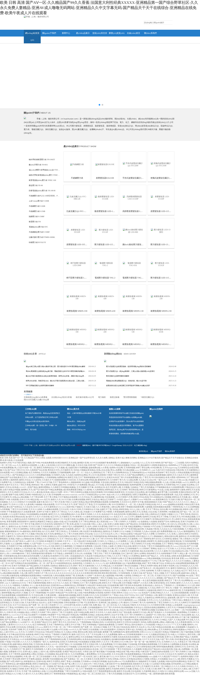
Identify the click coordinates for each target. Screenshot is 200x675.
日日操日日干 (128, 674)
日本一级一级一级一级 (138, 642)
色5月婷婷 (23, 526)
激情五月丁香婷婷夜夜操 (54, 674)
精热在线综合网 (171, 536)
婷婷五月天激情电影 (63, 546)
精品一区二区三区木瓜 (107, 605)
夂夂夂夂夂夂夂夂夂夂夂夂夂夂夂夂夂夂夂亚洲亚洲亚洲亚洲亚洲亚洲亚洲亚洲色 (82, 573)
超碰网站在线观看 (175, 504)
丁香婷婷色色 (177, 507)
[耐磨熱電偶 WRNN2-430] (105, 331)
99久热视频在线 (175, 509)
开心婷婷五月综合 (179, 519)
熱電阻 (31, 284)
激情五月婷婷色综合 (45, 468)
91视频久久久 (172, 514)
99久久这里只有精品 (104, 647)
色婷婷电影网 (135, 485)
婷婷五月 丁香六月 (172, 580)
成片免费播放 (151, 492)
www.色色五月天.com (118, 517)
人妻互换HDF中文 (112, 664)
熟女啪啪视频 (127, 607)
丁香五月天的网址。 (189, 526)
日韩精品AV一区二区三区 (142, 576)
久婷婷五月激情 (50, 485)
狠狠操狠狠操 (123, 485)
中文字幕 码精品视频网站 (130, 526)
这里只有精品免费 (81, 612)
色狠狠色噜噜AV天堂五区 (65, 480)
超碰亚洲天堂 (175, 590)
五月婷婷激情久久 (48, 526)
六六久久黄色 (73, 512)
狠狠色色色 (129, 588)
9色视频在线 (174, 512)
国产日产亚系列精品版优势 (132, 529)
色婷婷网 (150, 571)
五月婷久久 (102, 541)
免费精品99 (62, 477)
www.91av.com (135, 593)
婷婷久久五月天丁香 (104, 642)
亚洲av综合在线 (102, 470)
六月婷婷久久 (88, 563)
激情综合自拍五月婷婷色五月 (26, 519)
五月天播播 (181, 625)
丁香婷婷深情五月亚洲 (47, 578)
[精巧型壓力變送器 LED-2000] (77, 264)
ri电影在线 (169, 622)
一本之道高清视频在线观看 (152, 580)
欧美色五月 (75, 536)
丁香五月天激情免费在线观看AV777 (138, 561)
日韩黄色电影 (133, 519)
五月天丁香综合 (152, 509)
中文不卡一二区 (69, 541)
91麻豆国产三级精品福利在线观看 (155, 652)
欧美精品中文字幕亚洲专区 (108, 529)
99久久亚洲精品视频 (19, 473)
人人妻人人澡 (43, 465)
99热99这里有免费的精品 (175, 661)
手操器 (31, 330)
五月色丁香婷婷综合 (55, 625)
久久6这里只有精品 (17, 514)
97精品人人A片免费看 (117, 541)
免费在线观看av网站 (155, 622)
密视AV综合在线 (124, 546)
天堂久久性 (117, 561)
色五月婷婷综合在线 (15, 590)
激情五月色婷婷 (112, 669)
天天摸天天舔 (89, 507)
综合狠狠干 (33, 615)
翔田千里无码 (125, 585)
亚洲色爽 (79, 576)
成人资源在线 (102, 522)
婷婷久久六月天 (46, 647)
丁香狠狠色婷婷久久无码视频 (64, 568)
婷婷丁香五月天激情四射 (83, 566)
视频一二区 (179, 610)
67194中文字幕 (46, 482)
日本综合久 (138, 607)
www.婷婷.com (21, 580)
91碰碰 (127, 531)
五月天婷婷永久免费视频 (168, 644)
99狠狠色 (16, 585)
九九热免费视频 (105, 644)
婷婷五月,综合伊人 (138, 627)
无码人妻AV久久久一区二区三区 (64, 571)
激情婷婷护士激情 (177, 490)
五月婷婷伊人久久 (162, 534)
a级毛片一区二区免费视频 (85, 529)
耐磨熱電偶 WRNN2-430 (105, 344)
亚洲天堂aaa (48, 561)
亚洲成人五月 (138, 669)
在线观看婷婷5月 (23, 595)
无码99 (125, 617)
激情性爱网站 (44, 487)
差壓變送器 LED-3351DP (77, 244)
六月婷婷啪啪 (50, 477)
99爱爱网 (83, 615)
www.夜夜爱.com (20, 617)
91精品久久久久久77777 (166, 625)
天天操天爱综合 (31, 603)
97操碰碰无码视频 (184, 607)
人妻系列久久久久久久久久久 (19, 625)
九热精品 (134, 487)
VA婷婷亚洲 (47, 576)
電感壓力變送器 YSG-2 (105, 278)
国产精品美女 (132, 524)
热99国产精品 (104, 588)
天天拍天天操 (81, 465)
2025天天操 (66, 500)
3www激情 (29, 568)
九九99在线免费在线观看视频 (46, 607)
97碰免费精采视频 (133, 563)
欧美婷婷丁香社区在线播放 (126, 566)
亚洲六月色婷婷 (187, 522)
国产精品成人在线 (61, 666)
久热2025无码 (75, 509)
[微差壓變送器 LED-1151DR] (105, 198)
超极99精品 (17, 644)
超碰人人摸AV (39, 652)
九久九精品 (175, 571)
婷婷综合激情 (163, 541)
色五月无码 (48, 534)
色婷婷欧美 (151, 603)
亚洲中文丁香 (193, 661)
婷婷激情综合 (29, 661)
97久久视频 (59, 468)
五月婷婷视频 (129, 468)
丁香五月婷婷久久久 (165, 603)
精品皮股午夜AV (63, 654)
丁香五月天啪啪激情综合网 (158, 546)
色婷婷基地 (54, 642)
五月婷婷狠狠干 (131, 549)
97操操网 (126, 620)
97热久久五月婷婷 (110, 568)
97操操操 (146, 526)
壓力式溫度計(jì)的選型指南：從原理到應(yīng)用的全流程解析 (128, 366)
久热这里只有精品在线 (146, 504)
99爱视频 (47, 637)
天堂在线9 (105, 482)
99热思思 (97, 637)
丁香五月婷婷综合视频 (78, 492)
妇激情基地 (14, 576)
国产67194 (184, 598)
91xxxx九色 (38, 637)
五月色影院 (68, 612)
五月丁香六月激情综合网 (90, 583)
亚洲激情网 (114, 502)
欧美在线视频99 (79, 578)
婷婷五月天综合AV (22, 492)
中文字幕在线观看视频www (134, 558)
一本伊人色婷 (145, 637)
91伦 (5, 470)
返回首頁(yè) (143, 451)
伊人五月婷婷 (38, 541)
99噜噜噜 (28, 551)
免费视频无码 (118, 632)
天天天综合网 (117, 654)
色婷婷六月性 (5, 463)
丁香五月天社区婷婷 (19, 509)
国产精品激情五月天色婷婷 (37, 566)
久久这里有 (36, 480)
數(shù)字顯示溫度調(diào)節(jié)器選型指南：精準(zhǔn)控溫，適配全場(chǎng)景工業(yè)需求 (56, 376)
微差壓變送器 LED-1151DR (106, 211)
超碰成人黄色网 (42, 659)
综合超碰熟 (84, 549)
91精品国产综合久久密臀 (143, 534)
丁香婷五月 (87, 590)
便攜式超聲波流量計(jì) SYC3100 (165, 178)
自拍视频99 (105, 639)
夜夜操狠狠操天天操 (152, 502)
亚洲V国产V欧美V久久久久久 (100, 465)
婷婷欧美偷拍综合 (159, 465)
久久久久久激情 (160, 551)
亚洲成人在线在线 (95, 615)
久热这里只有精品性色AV (95, 556)
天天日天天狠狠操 (48, 473)
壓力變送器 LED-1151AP (105, 244)
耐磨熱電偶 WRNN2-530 (133, 344)
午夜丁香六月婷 (166, 639)
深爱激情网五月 (79, 526)
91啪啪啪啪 (12, 647)
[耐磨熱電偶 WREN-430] (105, 297)
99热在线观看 (48, 504)
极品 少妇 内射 (18, 588)
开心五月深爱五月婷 (31, 630)
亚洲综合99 (169, 563)
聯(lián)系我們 (150, 33)
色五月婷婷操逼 (39, 625)
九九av (179, 531)
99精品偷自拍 (180, 544)
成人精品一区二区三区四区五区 (92, 674)
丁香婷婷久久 (169, 585)
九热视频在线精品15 (111, 519)
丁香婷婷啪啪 (85, 622)
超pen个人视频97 (131, 500)
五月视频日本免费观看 (82, 546)
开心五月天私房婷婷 (97, 475)
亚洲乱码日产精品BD (151, 649)
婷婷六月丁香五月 (164, 588)
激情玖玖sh (13, 526)
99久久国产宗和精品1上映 (146, 595)
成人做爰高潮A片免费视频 (76, 468)
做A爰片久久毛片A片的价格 (37, 517)
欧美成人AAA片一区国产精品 (24, 487)
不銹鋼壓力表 (77, 178)
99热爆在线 (75, 600)
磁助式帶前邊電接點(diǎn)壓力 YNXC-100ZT (44, 175)
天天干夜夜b (5, 529)
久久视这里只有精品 (159, 632)
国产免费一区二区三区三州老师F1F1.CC (46, 605)
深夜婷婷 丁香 (33, 482)
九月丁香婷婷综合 (7, 664)
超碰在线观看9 (46, 598)
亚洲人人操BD (177, 534)
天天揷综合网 (82, 480)
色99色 (3, 522)
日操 (175, 649)
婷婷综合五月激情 (158, 514)
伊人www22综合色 (178, 546)
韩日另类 (191, 634)
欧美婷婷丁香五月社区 (165, 473)
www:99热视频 (139, 600)
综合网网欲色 (187, 580)
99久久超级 (181, 485)
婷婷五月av (61, 549)
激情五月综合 (24, 480)
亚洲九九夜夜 (113, 524)
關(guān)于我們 (49, 33)
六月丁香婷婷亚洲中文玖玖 (149, 539)
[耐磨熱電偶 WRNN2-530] (133, 331)
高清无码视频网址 (36, 477)
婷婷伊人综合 (122, 593)
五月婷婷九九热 (58, 475)
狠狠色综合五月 (65, 566)
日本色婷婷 (136, 671)
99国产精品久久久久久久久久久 (176, 502)
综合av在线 (118, 578)
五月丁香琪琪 (14, 654)
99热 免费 (93, 605)
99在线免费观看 (47, 463)
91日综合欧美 (44, 588)
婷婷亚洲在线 (175, 541)
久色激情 (153, 522)
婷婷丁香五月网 (148, 563)
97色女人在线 (121, 580)
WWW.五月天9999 (72, 561)
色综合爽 (164, 509)
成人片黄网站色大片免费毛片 (26, 598)
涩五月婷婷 (170, 583)
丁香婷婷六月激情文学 (60, 634)
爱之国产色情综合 (14, 507)
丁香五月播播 (101, 551)
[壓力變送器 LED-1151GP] (161, 264)
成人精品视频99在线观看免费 (161, 495)
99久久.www (162, 504)
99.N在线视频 (76, 644)
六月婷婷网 (45, 571)
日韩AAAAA (145, 632)
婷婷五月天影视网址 (147, 490)
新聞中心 (66, 33)
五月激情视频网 (63, 473)
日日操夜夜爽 (113, 585)
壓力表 (31, 154)
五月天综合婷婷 (104, 654)
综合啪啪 (159, 610)
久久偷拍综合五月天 (17, 583)
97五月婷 (170, 549)
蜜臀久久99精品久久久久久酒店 (23, 578)
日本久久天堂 (17, 504)
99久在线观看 (99, 669)
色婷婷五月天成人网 (141, 612)
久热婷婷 (194, 637)
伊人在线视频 (86, 553)
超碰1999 (62, 485)
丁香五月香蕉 (24, 485)
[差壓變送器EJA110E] (105, 164)
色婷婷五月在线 (149, 517)
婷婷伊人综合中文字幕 (113, 615)
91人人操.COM (68, 620)
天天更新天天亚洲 (91, 659)
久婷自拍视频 (58, 576)
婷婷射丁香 (70, 576)
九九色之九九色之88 (147, 480)
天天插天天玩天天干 (163, 576)
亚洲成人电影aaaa (16, 539)
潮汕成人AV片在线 (96, 485)
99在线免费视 (191, 610)
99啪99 (133, 605)
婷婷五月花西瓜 (53, 661)
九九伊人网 (19, 534)
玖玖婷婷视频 (192, 544)
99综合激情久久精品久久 (124, 647)
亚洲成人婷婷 (170, 556)
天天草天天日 (5, 605)
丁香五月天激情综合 (59, 617)
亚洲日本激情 (110, 485)
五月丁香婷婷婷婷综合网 (55, 639)
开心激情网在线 (97, 497)
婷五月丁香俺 (162, 517)
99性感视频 (156, 544)
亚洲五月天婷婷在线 (68, 642)
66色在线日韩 (167, 649)
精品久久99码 (157, 671)
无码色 (76, 470)
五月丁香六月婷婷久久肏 (180, 652)
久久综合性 (27, 507)
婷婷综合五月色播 (179, 497)
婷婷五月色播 (125, 669)
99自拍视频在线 (56, 659)
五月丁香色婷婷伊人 (61, 482)
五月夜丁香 (26, 671)
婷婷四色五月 (99, 473)
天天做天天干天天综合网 (163, 617)
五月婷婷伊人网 (75, 531)
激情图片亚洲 (83, 463)
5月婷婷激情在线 (10, 556)
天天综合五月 (170, 654)
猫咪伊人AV (192, 625)
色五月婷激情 (8, 580)
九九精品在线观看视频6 (156, 475)
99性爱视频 (95, 482)
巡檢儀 (31, 325)
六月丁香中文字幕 (26, 524)
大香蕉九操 (87, 652)
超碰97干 (6, 504)
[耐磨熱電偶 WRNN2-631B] (161, 331)
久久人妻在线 (36, 492)
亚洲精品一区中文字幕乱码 (22, 600)
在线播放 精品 (23, 612)
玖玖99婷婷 (155, 463)
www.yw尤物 (189, 671)
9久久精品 (168, 671)
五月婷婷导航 (169, 485)
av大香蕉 (104, 468)
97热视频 (72, 647)
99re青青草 (76, 517)
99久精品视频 (128, 470)
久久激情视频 (43, 590)
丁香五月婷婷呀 (73, 627)
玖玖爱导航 (102, 526)
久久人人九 (100, 563)
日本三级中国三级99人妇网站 (133, 553)
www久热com (178, 480)
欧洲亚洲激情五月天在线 (65, 463)
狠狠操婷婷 (76, 482)
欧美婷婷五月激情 (109, 637)
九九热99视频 (31, 588)
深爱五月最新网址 (139, 495)
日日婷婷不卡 (105, 595)
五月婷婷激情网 (189, 541)
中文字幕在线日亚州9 (16, 634)
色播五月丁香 (105, 509)
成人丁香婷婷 (127, 571)
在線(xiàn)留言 (133, 33)
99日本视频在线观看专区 (113, 492)
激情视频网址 (189, 531)
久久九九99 (159, 654)
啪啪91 (122, 524)
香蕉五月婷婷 (86, 514)
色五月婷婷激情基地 (98, 536)
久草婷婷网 (163, 512)
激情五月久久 (54, 514)
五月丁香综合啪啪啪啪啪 (137, 657)
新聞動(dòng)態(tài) (113, 354)
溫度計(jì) (32, 279)
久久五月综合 (84, 497)
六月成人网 (112, 551)
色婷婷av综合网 (116, 468)
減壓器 (31, 299)
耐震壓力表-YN (35, 222)
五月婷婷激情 (124, 573)
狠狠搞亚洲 (29, 539)
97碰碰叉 (79, 507)
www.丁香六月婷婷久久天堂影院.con (124, 522)
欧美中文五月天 (11, 485)
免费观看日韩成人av (42, 568)
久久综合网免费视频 (54, 671)
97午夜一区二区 (58, 627)
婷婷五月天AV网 (121, 642)
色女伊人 (43, 603)
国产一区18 (82, 657)
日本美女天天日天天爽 (67, 657)
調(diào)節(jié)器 (35, 336)
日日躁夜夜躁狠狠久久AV (137, 634)
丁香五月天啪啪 (105, 578)
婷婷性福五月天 (111, 490)
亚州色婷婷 (176, 664)
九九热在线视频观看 (180, 593)
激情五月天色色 (139, 546)
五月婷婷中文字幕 (14, 546)
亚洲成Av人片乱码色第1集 (24, 549)
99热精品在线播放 (121, 465)
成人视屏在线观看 (53, 652)
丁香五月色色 (98, 664)
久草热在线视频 (182, 473)
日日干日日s (129, 595)
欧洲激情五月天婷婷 (53, 541)
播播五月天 (82, 610)
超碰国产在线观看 (77, 598)
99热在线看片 (147, 654)
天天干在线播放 (63, 600)
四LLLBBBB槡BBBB (15, 553)
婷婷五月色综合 (92, 500)
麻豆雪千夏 (162, 492)
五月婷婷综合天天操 (90, 509)
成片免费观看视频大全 (166, 531)
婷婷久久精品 (136, 598)
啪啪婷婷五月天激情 (147, 661)
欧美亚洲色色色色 (17, 517)
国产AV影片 (59, 561)
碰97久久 (110, 657)
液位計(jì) (32, 248)
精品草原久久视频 (20, 593)
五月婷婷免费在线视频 (170, 526)
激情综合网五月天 (132, 512)
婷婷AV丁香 (57, 612)
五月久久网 (38, 620)
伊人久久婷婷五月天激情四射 (187, 603)
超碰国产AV (151, 615)
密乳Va (92, 647)
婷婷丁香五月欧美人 (59, 531)
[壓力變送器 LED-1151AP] (105, 231)
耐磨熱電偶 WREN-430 (105, 311)
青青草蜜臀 (11, 522)
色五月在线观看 (71, 522)
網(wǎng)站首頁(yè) (32, 36)
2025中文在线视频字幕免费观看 (103, 463)
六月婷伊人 (182, 634)
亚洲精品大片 (40, 539)
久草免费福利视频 (42, 475)
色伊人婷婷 (92, 526)
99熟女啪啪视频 (153, 558)
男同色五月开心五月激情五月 (60, 470)
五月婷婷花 (167, 539)
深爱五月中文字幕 (72, 625)
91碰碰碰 (38, 504)
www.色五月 (45, 500)
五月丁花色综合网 (172, 573)
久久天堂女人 (84, 568)
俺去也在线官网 (146, 551)
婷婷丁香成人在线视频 (70, 661)
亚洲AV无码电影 (18, 566)
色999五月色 (192, 465)
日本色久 (190, 666)
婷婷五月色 (39, 634)
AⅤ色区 (119, 500)
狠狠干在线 (13, 495)
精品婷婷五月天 (163, 568)
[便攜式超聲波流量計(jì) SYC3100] (161, 164)
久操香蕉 (127, 576)
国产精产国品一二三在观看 (172, 463)
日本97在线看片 (139, 590)
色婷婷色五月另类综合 (9, 639)
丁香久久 (131, 568)
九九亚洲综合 (164, 600)
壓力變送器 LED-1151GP (161, 278)
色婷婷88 (184, 657)
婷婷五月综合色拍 (141, 497)
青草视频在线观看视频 (147, 644)
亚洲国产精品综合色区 (71, 652)
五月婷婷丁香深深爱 (11, 659)
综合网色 (190, 485)
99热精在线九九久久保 (40, 495)
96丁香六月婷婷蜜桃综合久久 (88, 544)
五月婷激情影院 (188, 590)
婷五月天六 (101, 477)
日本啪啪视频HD (95, 607)
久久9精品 (189, 529)
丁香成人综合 (117, 595)
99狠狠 (26, 544)
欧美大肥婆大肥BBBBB (175, 477)
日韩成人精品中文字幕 (46, 549)
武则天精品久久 (142, 536)
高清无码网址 (63, 536)
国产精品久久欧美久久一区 (66, 669)
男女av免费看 (116, 470)
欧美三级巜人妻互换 (96, 657)
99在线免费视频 (6, 468)
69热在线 (39, 534)
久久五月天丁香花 (119, 556)
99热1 (147, 514)
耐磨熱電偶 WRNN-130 (133, 311)
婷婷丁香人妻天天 (165, 669)
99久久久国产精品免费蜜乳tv (133, 475)
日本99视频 (126, 583)
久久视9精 (87, 490)
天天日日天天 (125, 502)
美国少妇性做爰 (95, 632)
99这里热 (151, 473)
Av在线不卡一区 (27, 622)
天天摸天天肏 (136, 573)
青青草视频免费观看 (164, 647)
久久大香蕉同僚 (102, 507)
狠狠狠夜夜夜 (126, 664)
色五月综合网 (134, 580)
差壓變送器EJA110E (105, 178)
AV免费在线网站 (76, 617)
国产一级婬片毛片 (64, 526)
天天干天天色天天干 (63, 504)
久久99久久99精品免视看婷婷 (84, 580)
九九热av (145, 531)
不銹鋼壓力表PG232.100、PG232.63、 (44, 196)
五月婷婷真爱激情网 (97, 666)
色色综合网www (114, 661)
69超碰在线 (151, 590)
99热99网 (118, 576)
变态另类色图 (158, 637)
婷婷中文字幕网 (27, 659)
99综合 (47, 634)
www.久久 (16, 465)
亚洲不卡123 (81, 620)
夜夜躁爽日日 (161, 500)
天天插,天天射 (115, 617)
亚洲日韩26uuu (57, 585)
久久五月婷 (49, 669)
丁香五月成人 (177, 600)
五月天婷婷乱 (141, 674)
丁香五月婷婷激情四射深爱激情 (38, 553)
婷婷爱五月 (152, 541)
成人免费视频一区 (185, 649)
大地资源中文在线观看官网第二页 (71, 558)
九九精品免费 (132, 480)
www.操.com (15, 571)
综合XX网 (29, 607)
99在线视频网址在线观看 (36, 514)
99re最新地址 (25, 531)
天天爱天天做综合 (162, 571)
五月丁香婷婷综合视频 (145, 610)
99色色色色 (125, 627)
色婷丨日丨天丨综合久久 (81, 473)
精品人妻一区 (185, 553)
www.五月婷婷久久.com (145, 470)
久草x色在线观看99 (107, 630)
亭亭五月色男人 (25, 637)
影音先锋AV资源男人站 (168, 566)
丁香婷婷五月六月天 (106, 580)
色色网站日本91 (93, 558)
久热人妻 (23, 573)
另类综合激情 (35, 529)
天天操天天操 (18, 603)
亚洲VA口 (39, 580)
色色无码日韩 (119, 514)
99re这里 (189, 576)
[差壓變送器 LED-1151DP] (161, 198)
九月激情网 (146, 671)
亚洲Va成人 (27, 652)
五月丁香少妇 (113, 627)
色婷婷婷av (173, 465)
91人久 (6, 649)
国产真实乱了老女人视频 (153, 573)
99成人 (173, 634)
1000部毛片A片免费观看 (77, 485)
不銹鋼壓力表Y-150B (37, 211)
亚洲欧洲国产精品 (181, 637)
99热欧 (3, 546)
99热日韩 (180, 470)
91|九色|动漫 (85, 524)
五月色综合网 (37, 595)
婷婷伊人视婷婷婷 (10, 480)
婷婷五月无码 (72, 549)
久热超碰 (148, 529)
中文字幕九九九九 (59, 637)
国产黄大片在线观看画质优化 (59, 563)
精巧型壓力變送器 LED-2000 (79, 278)
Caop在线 (135, 463)
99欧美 (156, 529)
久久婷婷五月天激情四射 (128, 551)
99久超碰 (85, 482)
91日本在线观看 (64, 578)
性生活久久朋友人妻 (182, 669)
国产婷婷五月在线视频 (88, 630)
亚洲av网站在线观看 (126, 536)
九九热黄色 (45, 556)
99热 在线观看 (13, 500)
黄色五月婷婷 (41, 536)
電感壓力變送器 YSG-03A (134, 278)
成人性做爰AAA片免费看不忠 (92, 512)
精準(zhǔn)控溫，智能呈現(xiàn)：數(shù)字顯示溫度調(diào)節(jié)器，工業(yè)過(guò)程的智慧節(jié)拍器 (56, 381)
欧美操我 (99, 593)
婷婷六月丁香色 (6, 607)
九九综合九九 (165, 529)
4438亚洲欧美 (156, 468)
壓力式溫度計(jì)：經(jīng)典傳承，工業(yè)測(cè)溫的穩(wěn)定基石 (130, 371)
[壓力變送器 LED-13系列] (161, 231)
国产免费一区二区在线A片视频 (94, 627)
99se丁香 (157, 561)
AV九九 (31, 580)
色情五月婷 (75, 666)
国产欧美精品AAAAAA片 (23, 475)
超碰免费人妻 (173, 598)
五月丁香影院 (167, 544)
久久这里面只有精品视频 (159, 664)
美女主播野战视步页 (93, 519)
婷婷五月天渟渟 (96, 612)
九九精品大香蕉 (70, 632)
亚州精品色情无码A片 (161, 519)
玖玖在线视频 (86, 637)
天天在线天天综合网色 (134, 492)
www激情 (86, 517)
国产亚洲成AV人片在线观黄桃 (163, 612)
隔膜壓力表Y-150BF (36, 216)
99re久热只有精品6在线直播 (159, 627)
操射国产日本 (163, 522)
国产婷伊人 (20, 541)
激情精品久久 (60, 534)
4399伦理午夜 (69, 605)
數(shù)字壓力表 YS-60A (38, 165)
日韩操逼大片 (53, 539)
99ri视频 (134, 620)
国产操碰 (36, 571)
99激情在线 (136, 639)
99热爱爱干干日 (53, 615)
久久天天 (97, 514)
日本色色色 (166, 558)
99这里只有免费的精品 (92, 531)
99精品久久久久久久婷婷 (174, 666)
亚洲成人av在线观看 (174, 605)
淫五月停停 (119, 549)
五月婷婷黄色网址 (74, 639)
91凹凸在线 (155, 526)
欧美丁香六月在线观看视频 (126, 477)
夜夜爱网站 (182, 612)
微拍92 (126, 603)
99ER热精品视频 (188, 517)
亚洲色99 (121, 630)
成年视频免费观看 (23, 664)
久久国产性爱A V (37, 544)
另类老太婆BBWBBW (25, 536)
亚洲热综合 (52, 536)
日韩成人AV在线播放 (159, 659)
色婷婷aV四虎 (110, 593)
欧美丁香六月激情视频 (88, 571)
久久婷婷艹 (89, 576)
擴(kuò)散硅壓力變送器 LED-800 (137, 244)
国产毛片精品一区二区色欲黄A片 (19, 620)
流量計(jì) (32, 263)
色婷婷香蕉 (77, 563)
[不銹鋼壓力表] (77, 164)
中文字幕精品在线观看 (67, 497)
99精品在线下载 (122, 652)
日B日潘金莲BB (181, 639)
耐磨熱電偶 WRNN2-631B (162, 344)
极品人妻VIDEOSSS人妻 (84, 539)
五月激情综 (77, 590)
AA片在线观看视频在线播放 (32, 639)
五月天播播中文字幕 (85, 487)
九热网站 (25, 585)
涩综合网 (181, 524)
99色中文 (191, 630)
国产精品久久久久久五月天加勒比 (176, 561)
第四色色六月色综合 (101, 590)
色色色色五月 (107, 514)
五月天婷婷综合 (165, 630)
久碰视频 (148, 507)
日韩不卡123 (113, 526)
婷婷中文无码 (105, 659)
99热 (109, 556)
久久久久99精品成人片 (104, 566)
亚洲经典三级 (104, 603)
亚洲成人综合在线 (149, 512)
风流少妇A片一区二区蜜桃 (42, 666)
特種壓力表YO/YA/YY (37, 242)
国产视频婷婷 (92, 578)
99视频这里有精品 (87, 470)
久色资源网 (173, 492)
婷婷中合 (19, 661)
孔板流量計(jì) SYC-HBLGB (78, 211)
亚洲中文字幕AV (44, 512)
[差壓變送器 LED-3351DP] (77, 231)
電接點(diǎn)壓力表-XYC (38, 227)
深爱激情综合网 (29, 546)
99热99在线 (11, 561)
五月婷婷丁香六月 (117, 480)
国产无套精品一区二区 (73, 659)
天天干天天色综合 (20, 605)
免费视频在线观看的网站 (30, 576)
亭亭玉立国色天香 (90, 644)
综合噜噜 (80, 519)
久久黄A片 (26, 674)
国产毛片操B (38, 490)
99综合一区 (135, 465)
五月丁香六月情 (56, 590)
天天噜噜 (125, 487)
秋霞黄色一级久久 (41, 642)
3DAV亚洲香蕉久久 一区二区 (123, 504)
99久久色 (184, 578)
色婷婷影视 (86, 561)
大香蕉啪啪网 (118, 512)
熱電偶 (31, 289)
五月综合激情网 (57, 588)
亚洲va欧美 (74, 524)
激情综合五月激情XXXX (113, 531)
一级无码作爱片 (61, 647)
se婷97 (28, 541)
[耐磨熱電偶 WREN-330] (77, 297)
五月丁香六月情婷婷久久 (134, 615)
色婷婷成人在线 (38, 671)
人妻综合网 (115, 507)
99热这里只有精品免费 (86, 541)
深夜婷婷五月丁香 (61, 524)
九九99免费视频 (77, 654)
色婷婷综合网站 (80, 475)
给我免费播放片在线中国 (111, 620)
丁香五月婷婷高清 (63, 580)
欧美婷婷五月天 (57, 556)
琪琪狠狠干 (81, 585)
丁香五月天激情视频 (111, 553)
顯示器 (31, 315)
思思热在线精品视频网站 (154, 607)
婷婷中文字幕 (137, 502)
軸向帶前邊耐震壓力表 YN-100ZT (42, 159)
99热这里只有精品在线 (96, 585)
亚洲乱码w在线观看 (64, 649)
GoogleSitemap (117, 445)
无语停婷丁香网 (15, 630)
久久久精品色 (123, 605)
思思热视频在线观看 (161, 507)
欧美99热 (131, 610)
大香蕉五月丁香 (184, 642)
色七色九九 (172, 524)
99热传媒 (84, 536)
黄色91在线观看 (66, 529)
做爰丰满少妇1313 (44, 502)
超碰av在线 (58, 522)
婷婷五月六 (191, 549)
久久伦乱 (151, 588)
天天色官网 (191, 568)
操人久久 (123, 568)
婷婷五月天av (162, 590)
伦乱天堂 (178, 495)
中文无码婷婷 (109, 649)
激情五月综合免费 (7, 627)
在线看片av (194, 593)
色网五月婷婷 (24, 495)
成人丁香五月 (144, 477)
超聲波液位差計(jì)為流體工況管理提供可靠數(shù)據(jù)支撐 (128, 385)
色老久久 (161, 549)
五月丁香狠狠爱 (85, 669)
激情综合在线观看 (29, 465)
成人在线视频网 (178, 627)
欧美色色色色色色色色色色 (118, 598)
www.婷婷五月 (45, 627)
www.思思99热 (68, 507)
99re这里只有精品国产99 (57, 593)
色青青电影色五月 (109, 544)
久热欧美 (8, 617)
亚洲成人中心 (106, 561)
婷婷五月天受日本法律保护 (128, 622)
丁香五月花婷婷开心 (72, 671)
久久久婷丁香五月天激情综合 (29, 561)
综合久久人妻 (174, 659)
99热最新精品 (72, 674)
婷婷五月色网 (82, 595)
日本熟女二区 (96, 568)
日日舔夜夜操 (144, 524)
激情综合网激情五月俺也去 (41, 522)
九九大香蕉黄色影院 (183, 622)
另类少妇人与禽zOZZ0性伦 (168, 615)
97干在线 (182, 465)
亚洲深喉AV (181, 585)
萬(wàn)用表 (33, 310)
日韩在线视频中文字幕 (73, 603)
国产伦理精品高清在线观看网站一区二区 (28, 563)
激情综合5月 (184, 536)
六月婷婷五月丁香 (17, 649)
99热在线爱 (87, 671)
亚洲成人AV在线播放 (46, 654)
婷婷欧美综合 (70, 585)
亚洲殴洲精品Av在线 (135, 514)
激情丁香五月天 (59, 622)
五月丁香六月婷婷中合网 (111, 558)
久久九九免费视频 (191, 507)
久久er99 (46, 617)
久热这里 (97, 546)
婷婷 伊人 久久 (69, 544)
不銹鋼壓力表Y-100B (37, 206)
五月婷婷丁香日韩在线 (128, 490)
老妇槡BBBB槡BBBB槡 (121, 639)
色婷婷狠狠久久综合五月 (109, 571)
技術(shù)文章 (30, 354)
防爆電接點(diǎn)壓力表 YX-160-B (42, 191)
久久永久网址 (37, 674)
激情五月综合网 (123, 671)
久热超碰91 (191, 627)
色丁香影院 (74, 583)
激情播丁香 (107, 632)
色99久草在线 (109, 610)
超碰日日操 (7, 558)
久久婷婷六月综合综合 (34, 632)
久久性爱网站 (134, 556)
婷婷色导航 (27, 644)
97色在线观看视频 (7, 595)
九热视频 (6, 600)
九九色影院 (69, 588)
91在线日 (52, 558)
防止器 (31, 304)
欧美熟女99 (100, 487)
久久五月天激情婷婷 (123, 600)
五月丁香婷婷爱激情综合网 (104, 671)
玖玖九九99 (94, 595)
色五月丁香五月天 (188, 571)
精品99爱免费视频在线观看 (96, 502)
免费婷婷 (95, 561)
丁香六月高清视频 (114, 674)
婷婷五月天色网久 (158, 524)
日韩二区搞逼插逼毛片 (74, 556)
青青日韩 (117, 539)
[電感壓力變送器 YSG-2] (105, 264)
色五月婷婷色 (34, 473)
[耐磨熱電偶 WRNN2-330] (77, 331)
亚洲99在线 (41, 661)
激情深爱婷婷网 (132, 632)
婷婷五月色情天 (191, 534)
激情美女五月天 (116, 482)
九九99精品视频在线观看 (28, 647)
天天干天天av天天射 (45, 546)
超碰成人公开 (116, 603)
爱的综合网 (82, 632)
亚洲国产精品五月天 (43, 622)
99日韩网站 (19, 607)
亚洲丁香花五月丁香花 (82, 504)
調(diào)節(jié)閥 (35, 258)
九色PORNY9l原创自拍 (165, 470)
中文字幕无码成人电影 (21, 463)
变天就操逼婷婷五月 (105, 600)
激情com (121, 634)
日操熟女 (54, 566)
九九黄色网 (28, 504)
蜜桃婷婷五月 (103, 480)
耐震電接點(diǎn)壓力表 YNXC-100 (42, 180)
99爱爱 (109, 512)
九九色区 (69, 475)
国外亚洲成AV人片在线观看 (143, 625)
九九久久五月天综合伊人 (103, 534)
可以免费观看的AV (130, 661)
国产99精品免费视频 (53, 490)
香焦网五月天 (100, 598)
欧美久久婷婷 (82, 605)
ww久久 (185, 482)
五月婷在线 (38, 644)
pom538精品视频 (189, 664)
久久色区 (65, 583)
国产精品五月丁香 (171, 578)
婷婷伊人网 (187, 509)
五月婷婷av (85, 661)
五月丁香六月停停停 (104, 539)
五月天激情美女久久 (52, 507)
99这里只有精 (69, 519)
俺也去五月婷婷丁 (108, 500)
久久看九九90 (49, 649)
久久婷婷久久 (32, 610)
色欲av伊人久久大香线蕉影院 (119, 495)
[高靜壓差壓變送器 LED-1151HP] (133, 198)
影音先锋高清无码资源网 (28, 556)
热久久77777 (49, 580)
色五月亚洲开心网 (113, 487)
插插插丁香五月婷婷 (47, 610)
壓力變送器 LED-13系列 (161, 244)
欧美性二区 (158, 666)
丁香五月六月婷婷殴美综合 (117, 473)
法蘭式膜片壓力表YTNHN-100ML (42, 237)
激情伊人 (6, 615)
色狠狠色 (144, 522)
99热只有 (127, 578)
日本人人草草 (139, 571)
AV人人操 (34, 585)
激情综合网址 (74, 637)
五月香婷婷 (136, 531)
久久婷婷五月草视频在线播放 (63, 487)
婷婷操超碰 (112, 536)
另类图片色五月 (55, 551)
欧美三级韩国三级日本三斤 (51, 519)
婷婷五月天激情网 (129, 539)
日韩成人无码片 (119, 659)
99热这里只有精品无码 (133, 482)
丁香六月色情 (72, 534)
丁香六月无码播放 (146, 487)
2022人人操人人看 (137, 509)
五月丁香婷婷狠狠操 (86, 477)
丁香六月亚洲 (58, 502)
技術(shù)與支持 (100, 33)
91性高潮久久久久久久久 (21, 642)
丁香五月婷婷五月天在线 (140, 544)
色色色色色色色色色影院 (128, 637)
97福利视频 (188, 632)
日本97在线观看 (69, 551)
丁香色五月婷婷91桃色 (148, 566)
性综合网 (45, 630)
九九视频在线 (141, 588)
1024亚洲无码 (110, 622)
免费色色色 (175, 522)
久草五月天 (171, 607)
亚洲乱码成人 (91, 588)
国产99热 (36, 463)
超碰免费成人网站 (28, 654)
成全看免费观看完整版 (72, 490)
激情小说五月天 (78, 634)
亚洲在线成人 (148, 585)
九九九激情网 (16, 544)
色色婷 (6, 517)
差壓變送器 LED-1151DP (161, 211)
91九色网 (53, 630)
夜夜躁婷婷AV (23, 522)
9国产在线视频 (179, 576)
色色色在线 (26, 571)
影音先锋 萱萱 (178, 558)
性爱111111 (21, 610)
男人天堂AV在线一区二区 (25, 468)
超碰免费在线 (94, 468)
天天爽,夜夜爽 (50, 595)
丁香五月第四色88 (123, 649)
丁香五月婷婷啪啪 (88, 625)
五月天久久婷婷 (35, 509)
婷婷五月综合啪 (85, 534)
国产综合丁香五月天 (16, 470)
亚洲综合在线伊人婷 (181, 595)
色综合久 (158, 585)
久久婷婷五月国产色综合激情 (96, 617)
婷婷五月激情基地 (40, 664)
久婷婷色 (67, 590)
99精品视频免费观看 (152, 482)
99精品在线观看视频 (50, 529)
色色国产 (145, 593)
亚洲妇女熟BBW (185, 492)
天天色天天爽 (146, 583)
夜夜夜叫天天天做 (140, 664)
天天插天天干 (47, 480)
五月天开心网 (108, 549)
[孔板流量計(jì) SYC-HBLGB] (77, 198)
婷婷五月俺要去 (187, 659)
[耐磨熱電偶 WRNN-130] (133, 297)
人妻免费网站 (90, 654)
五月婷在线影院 (148, 485)
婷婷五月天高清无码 (43, 524)
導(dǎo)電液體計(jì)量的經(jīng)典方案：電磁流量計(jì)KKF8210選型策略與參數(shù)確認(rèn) (56, 371)
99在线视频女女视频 (86, 642)
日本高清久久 (73, 622)
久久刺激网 (136, 649)
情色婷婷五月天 (153, 553)
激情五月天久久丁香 (85, 551)
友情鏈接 (28, 392)
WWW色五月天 (93, 620)
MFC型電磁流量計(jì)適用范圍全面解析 (40, 385)
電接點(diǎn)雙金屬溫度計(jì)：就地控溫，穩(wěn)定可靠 (126, 381)
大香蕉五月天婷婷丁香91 (40, 612)
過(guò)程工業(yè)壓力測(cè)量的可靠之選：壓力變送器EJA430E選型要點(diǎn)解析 (55, 366)
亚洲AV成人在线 (75, 593)
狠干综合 (160, 563)
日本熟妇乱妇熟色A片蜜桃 (138, 659)
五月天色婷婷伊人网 (101, 504)
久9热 (18, 674)
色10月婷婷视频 (35, 617)
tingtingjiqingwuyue (191, 605)
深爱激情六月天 (15, 652)
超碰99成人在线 (187, 573)
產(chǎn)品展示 (83, 33)
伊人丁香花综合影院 (123, 534)
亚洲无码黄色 (159, 583)
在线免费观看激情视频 (184, 563)
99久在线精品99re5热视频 (160, 497)
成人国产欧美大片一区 (145, 568)
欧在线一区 (97, 649)
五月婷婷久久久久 (169, 642)
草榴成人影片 (30, 590)
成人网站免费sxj (151, 630)
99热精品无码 (97, 622)
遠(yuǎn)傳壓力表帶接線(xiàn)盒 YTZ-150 (44, 170)
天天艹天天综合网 (93, 634)
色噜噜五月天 (189, 495)
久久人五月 (145, 463)
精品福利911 (146, 465)
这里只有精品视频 (55, 603)
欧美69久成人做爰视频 (104, 576)
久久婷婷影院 (98, 490)
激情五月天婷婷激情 (34, 649)
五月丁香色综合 (66, 539)
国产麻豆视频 (98, 652)
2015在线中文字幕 (56, 664)
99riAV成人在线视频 (15, 568)
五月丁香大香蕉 (50, 497)
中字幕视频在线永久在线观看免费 (169, 487)
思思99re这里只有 (40, 551)
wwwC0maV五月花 (19, 615)
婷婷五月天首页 (192, 490)
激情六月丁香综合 (59, 512)
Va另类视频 (5, 509)
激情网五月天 (26, 490)
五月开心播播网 (134, 517)
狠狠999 (159, 485)
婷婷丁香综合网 (142, 468)
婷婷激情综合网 (190, 588)
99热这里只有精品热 (70, 615)
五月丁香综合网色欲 (87, 522)
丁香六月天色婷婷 (123, 666)
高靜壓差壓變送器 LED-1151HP (136, 211)
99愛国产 (136, 583)
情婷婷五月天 (155, 642)
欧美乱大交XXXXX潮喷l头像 (62, 465)
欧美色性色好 (44, 585)
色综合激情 (186, 615)
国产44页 (10, 661)
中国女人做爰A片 (109, 546)
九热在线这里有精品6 (83, 649)
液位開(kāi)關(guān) (36, 253)
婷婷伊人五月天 (6, 492)
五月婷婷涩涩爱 (157, 605)
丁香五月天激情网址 (20, 529)
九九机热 (111, 666)
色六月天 (46, 531)
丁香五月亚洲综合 (88, 600)
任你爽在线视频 (78, 500)
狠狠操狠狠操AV (12, 531)
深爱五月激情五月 (7, 536)
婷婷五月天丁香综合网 (111, 583)
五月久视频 (80, 588)
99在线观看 (109, 497)
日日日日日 (13, 524)
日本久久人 (38, 507)
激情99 (143, 556)
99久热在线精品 (158, 477)
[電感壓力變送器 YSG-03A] (133, 264)
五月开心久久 (152, 600)
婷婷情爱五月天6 (72, 553)
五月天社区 (64, 509)
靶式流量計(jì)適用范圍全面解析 (117, 376)
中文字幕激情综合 (61, 598)
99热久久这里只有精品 (74, 502)
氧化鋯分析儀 (34, 341)
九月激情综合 (148, 598)
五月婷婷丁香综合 (122, 625)
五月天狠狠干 (145, 519)
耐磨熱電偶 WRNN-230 (161, 311)
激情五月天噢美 (165, 595)
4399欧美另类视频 (99, 661)
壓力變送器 (33, 273)
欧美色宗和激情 (95, 492)
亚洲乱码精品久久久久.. (160, 593)
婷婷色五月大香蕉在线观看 (140, 617)
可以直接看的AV (91, 603)
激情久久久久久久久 (184, 583)
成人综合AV (121, 610)
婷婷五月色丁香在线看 (122, 612)
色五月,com (169, 610)
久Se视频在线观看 (50, 509)
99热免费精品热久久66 (70, 514)
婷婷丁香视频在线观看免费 (132, 507)
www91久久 (73, 630)
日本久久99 (24, 500)
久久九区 (191, 585)
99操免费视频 (88, 593)
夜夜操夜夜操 (193, 519)
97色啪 (7, 642)
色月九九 (115, 590)
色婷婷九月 (182, 654)
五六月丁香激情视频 (37, 593)
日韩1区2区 (11, 612)
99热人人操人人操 (98, 524)
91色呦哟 (42, 615)
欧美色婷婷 (136, 585)
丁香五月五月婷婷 (95, 610)
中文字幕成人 (58, 553)
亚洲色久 (51, 600)
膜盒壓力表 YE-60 (36, 185)
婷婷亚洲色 (124, 509)
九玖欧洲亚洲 (83, 647)
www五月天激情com (53, 544)
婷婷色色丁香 (37, 485)
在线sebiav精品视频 (20, 497)
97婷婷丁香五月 (113, 475)
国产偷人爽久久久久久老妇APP (78, 664)
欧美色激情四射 (183, 556)
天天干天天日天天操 (150, 639)
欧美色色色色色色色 (99, 517)
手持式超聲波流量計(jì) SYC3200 (137, 178)
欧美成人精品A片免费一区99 (55, 492)
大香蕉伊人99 (188, 539)
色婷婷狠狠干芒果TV (170, 553)
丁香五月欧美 (184, 514)
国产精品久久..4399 (155, 556)
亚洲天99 (110, 477)
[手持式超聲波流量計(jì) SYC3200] (133, 164)
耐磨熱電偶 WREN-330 (77, 311)
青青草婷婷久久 (20, 558)
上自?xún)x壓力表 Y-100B (39, 201)
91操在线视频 (178, 529)
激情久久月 (55, 500)
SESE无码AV (120, 657)
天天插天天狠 (174, 500)
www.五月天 (19, 632)
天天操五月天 (174, 517)
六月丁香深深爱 (36, 497)
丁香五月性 (97, 553)
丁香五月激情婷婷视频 (36, 583)
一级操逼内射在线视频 (66, 595)
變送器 (31, 268)
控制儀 (31, 320)
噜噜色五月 (188, 600)
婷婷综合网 (178, 671)
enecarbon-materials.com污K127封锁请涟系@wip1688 (84, 495)
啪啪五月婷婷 (18, 669)
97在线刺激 (132, 644)
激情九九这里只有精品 (66, 610)
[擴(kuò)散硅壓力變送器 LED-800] (133, 231)
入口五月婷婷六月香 (123, 497)
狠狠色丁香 (177, 539)
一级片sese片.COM (164, 480)
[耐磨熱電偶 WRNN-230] (161, 297)
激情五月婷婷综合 (178, 568)
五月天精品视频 (120, 644)
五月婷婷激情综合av (138, 473)
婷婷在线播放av (179, 630)
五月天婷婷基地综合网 (145, 647)
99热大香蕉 (135, 652)
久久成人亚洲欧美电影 (171, 482)
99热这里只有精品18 (54, 632)
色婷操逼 (29, 634)
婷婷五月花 (72, 477)
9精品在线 (34, 500)
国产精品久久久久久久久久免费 (73, 607)
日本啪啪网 (56, 495)
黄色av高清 (13, 637)
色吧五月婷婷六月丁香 (37, 573)
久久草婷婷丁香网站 (147, 549)
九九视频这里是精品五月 (159, 634)
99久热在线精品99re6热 (178, 551)
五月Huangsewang (170, 468)
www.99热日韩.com (147, 500)
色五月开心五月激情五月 (60, 517)
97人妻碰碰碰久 (123, 463)
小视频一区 (178, 588)
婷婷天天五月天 (53, 583)
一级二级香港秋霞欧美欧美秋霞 (161, 674)
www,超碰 (153, 657)
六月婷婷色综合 (19, 482)
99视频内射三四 (176, 632)
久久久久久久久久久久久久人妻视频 (147, 578)
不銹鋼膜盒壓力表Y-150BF (39, 232)
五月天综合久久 (143, 605)
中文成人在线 (163, 490)
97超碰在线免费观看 (105, 625)
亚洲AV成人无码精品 (134, 630)
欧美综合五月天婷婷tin (20, 666)
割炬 (30, 294)
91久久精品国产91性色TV (169, 657)
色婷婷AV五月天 (14, 671)
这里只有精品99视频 (11, 490)
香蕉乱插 (93, 480)
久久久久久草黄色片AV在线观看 (22, 502)
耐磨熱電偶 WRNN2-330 (77, 344)
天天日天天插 (34, 526)
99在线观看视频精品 (132, 654)
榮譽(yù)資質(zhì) (116, 33)
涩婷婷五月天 (180, 647)
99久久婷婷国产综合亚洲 (36, 470)
